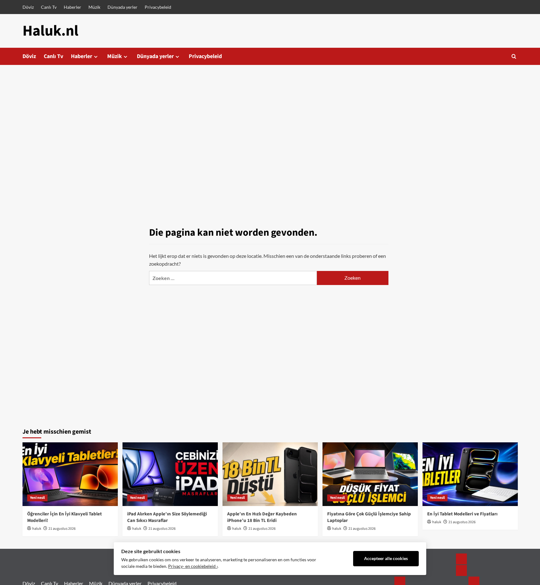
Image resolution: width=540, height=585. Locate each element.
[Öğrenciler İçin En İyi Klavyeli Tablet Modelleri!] (70, 474)
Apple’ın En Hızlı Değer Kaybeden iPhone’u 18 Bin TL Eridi (262, 517)
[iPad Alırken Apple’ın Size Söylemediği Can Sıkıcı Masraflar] (170, 474)
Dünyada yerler (123, 7)
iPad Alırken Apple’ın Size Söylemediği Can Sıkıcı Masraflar (167, 517)
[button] (514, 56)
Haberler (72, 7)
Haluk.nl (50, 31)
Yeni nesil (37, 497)
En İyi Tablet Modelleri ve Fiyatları (462, 514)
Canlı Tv (49, 7)
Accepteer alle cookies (386, 558)
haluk (36, 528)
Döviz (28, 7)
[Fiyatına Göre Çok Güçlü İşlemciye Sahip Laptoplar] (370, 474)
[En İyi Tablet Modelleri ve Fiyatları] (470, 474)
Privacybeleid (158, 7)
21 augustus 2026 (62, 528)
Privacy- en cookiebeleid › (193, 566)
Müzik (94, 7)
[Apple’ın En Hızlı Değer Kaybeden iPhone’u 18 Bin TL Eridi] (270, 474)
